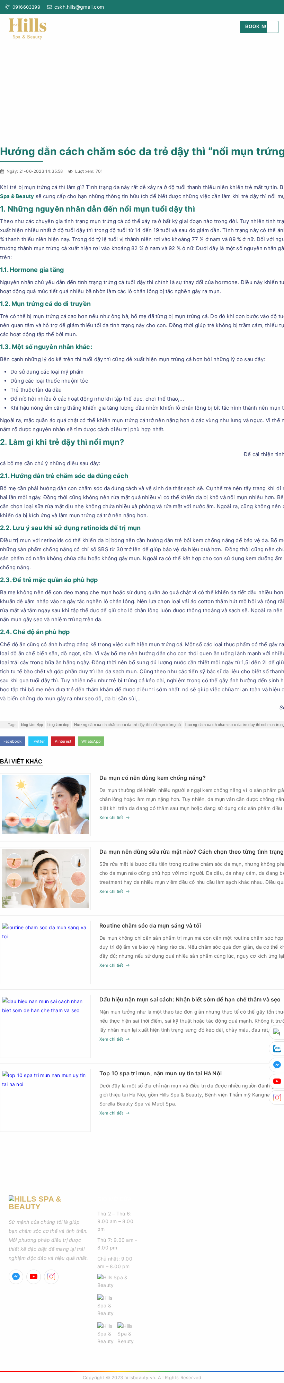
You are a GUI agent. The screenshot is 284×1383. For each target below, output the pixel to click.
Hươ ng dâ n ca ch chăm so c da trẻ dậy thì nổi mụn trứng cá (127, 725)
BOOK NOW (259, 26)
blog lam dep (58, 725)
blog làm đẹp (32, 725)
